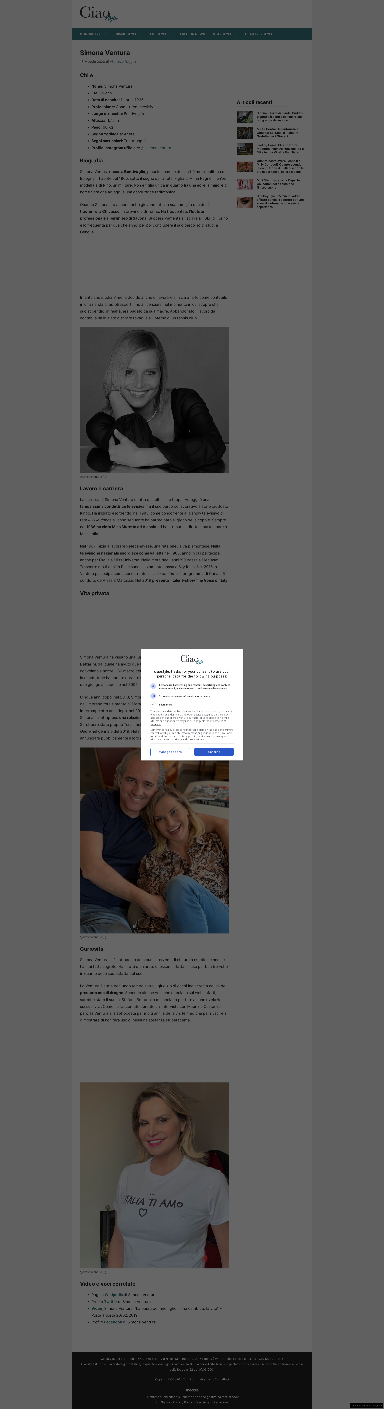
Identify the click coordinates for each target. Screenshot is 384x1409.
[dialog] (192, 704)
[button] (192, 704)
